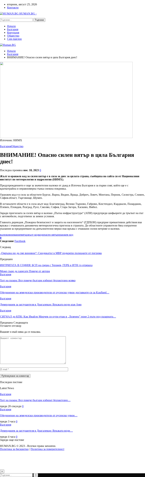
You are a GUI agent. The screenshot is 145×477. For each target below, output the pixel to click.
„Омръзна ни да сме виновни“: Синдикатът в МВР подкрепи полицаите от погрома (51, 253)
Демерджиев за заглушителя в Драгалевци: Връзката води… (36, 430)
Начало (11, 26)
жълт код (33, 234)
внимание (15, 234)
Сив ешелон (14, 38)
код (40, 234)
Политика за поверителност (47, 449)
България (12, 29)
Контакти (13, 7)
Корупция (13, 32)
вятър (24, 234)
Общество (13, 35)
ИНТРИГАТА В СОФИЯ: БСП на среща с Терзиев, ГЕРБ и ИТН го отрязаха (46, 265)
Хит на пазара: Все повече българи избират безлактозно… (35, 400)
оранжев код (65, 234)
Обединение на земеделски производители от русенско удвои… (38, 415)
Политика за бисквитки (14, 449)
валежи (4, 234)
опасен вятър (50, 234)
